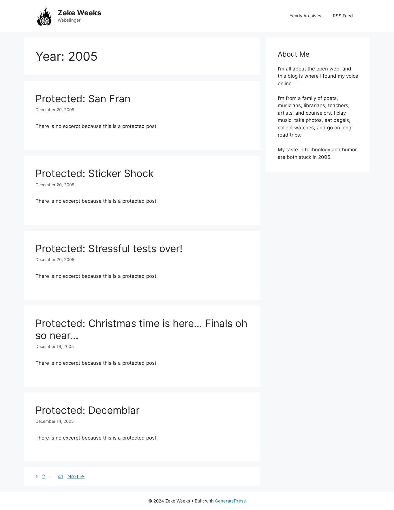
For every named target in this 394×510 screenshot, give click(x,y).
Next (76, 476)
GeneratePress (230, 501)
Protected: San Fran (82, 98)
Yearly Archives (305, 15)
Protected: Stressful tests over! (109, 248)
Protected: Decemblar (87, 410)
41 (61, 476)
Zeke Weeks (79, 12)
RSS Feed (343, 15)
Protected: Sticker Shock (94, 173)
